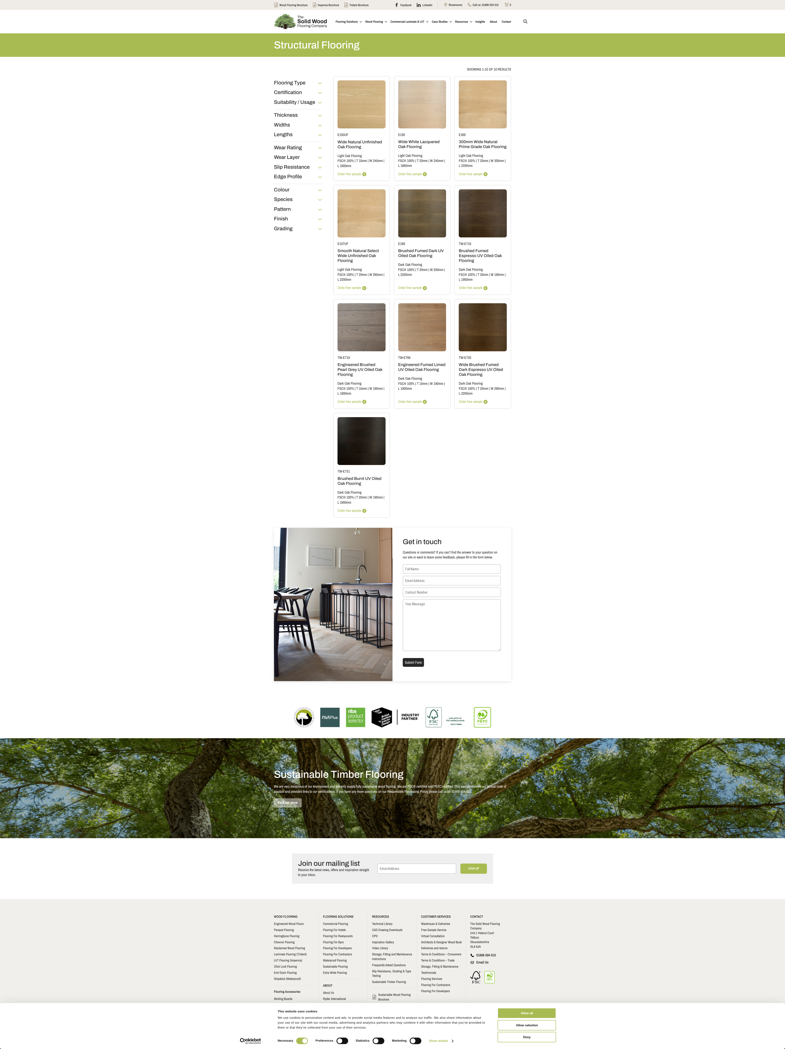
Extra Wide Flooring (335, 972)
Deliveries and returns (434, 948)
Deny (526, 1037)
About (493, 21)
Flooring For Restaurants (338, 936)
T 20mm (422, 160)
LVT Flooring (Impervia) (288, 960)
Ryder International (334, 998)
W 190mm (497, 274)
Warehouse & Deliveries (435, 923)
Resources (461, 21)
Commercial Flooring (335, 923)
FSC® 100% (346, 160)
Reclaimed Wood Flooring (289, 948)
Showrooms (455, 5)
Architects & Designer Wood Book (441, 942)
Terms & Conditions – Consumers (441, 954)
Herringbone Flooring (286, 936)
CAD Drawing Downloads (387, 930)
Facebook (406, 5)
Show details (438, 1041)
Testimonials (428, 972)
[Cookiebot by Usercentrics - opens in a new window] (250, 1041)
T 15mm (361, 160)
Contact (506, 21)
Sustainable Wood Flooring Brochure (394, 996)
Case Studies (439, 21)
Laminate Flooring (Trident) (290, 954)
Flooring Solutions (347, 21)
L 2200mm (465, 165)
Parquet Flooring (284, 930)
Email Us (482, 962)
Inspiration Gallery (383, 942)
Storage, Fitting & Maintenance (439, 966)
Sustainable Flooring (335, 966)
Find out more (288, 802)
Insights (480, 21)
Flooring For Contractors (337, 954)
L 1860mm (405, 165)
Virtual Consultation (433, 936)
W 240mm (376, 160)
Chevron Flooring (284, 942)
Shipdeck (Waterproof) (287, 978)
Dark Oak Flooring (410, 264)
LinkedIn (427, 5)
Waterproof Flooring (335, 960)
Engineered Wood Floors (289, 923)
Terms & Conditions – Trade (437, 960)
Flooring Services (431, 978)
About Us (328, 993)
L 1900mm (344, 166)
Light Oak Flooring (350, 156)
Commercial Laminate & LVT (407, 21)
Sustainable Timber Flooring (389, 981)
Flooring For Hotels (334, 930)
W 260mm (376, 274)
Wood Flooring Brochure (293, 5)
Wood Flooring (374, 21)
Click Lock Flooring (285, 966)
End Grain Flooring (285, 972)
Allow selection (527, 1025)
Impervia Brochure (328, 5)
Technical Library (382, 923)
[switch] (342, 1041)
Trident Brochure (359, 5)
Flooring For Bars (333, 942)
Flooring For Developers (337, 948)
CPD (375, 936)
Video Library (380, 948)
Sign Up (473, 868)
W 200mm (436, 269)
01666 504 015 (490, 5)
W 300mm (497, 160)
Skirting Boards (283, 998)
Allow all (527, 1013)
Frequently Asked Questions (389, 965)
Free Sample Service (433, 930)
